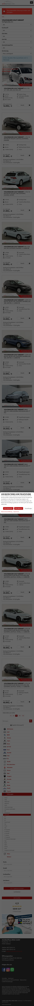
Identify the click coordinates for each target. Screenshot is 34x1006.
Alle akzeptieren (8, 508)
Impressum (16, 511)
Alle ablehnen (18, 508)
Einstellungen (28, 508)
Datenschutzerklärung (6, 511)
